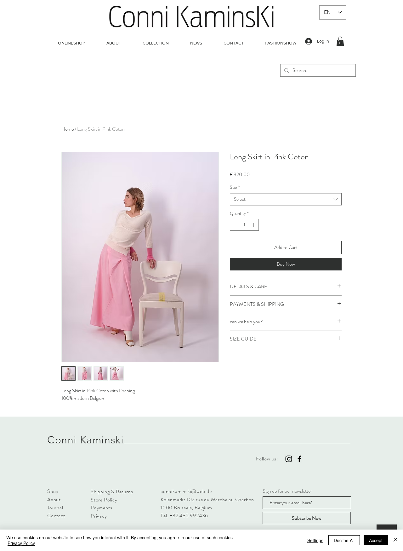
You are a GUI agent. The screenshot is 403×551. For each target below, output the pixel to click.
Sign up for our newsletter (287, 491)
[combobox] (286, 199)
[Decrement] (235, 224)
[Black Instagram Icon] (288, 458)
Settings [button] (315, 540)
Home (67, 129)
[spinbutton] (244, 224)
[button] (340, 41)
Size (235, 187)
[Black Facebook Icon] (299, 458)
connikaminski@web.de (186, 491)
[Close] (395, 540)
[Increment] (254, 224)
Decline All (344, 540)
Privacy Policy (21, 543)
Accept (376, 540)
